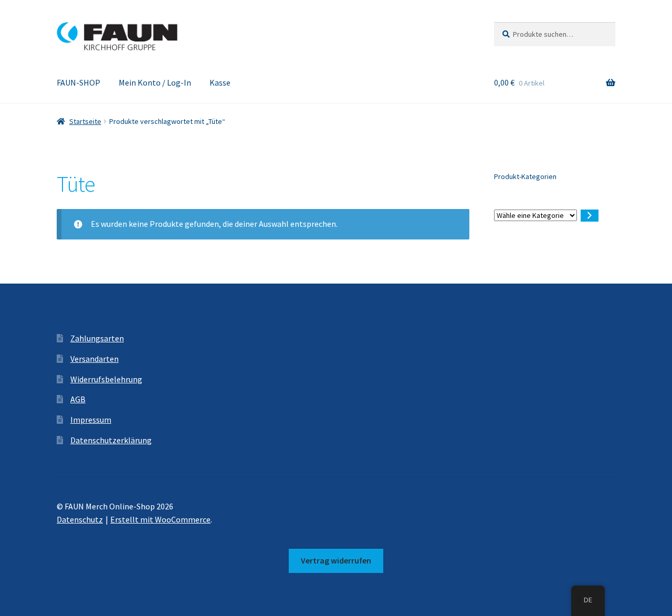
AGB (78, 399)
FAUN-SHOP (78, 82)
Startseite (85, 121)
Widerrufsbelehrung (106, 379)
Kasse (219, 82)
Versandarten (94, 358)
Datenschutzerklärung (111, 440)
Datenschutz (80, 519)
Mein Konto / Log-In (155, 82)
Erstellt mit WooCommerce (160, 519)
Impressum (90, 419)
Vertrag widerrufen (336, 560)
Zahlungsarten (97, 338)
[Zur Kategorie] (589, 216)
